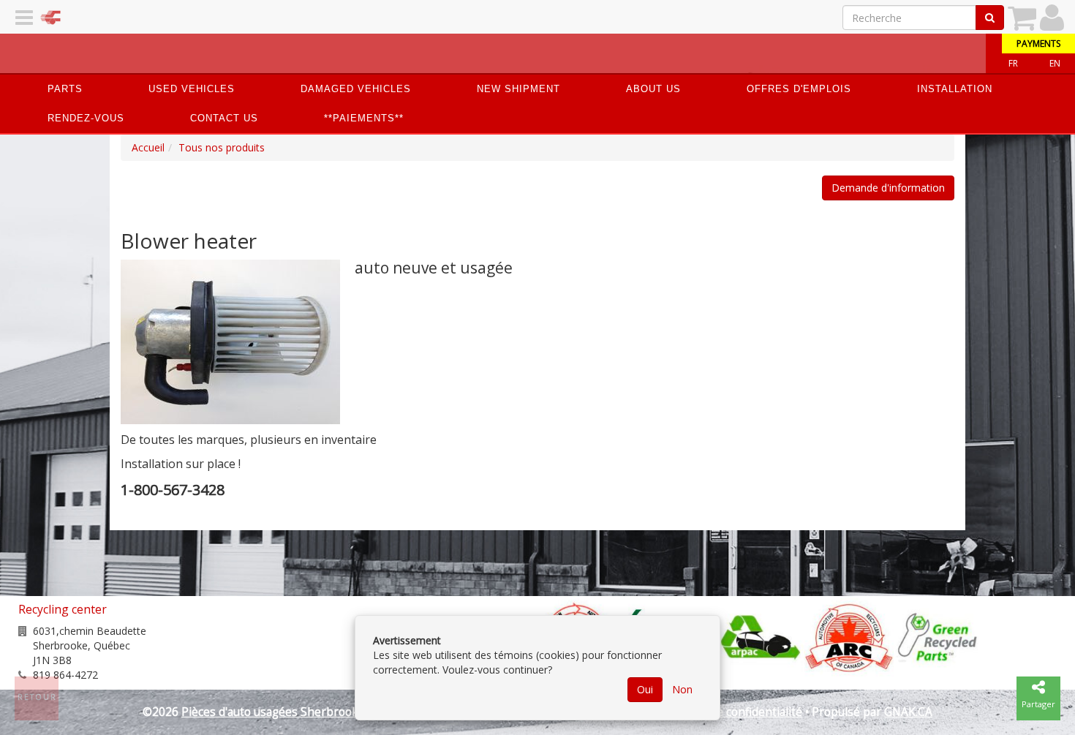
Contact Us (224, 118)
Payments (1038, 43)
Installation (954, 88)
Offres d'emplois (799, 88)
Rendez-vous (86, 118)
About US (653, 88)
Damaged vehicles (356, 88)
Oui (645, 689)
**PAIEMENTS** (364, 118)
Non (682, 689)
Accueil (148, 147)
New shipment (518, 88)
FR (1013, 63)
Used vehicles (191, 88)
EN (1054, 63)
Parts (65, 88)
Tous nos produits (221, 147)
